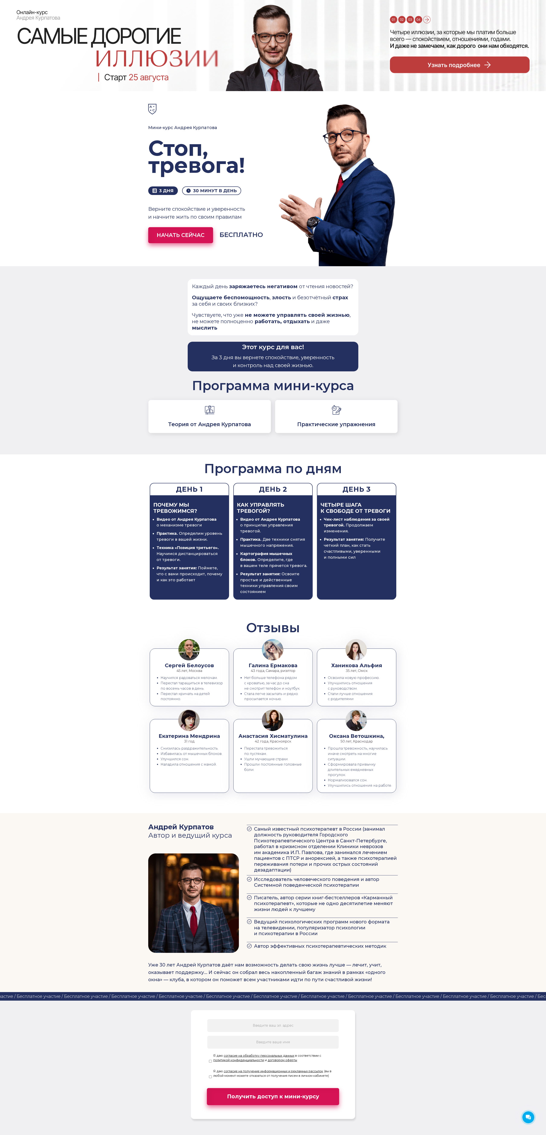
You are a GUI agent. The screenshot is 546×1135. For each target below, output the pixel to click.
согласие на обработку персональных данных (259, 1056)
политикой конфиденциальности (238, 1060)
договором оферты (282, 1060)
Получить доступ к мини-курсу (273, 1096)
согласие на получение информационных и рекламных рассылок (273, 1071)
